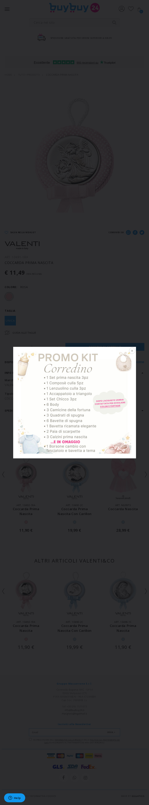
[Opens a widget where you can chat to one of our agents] (14, 798)
